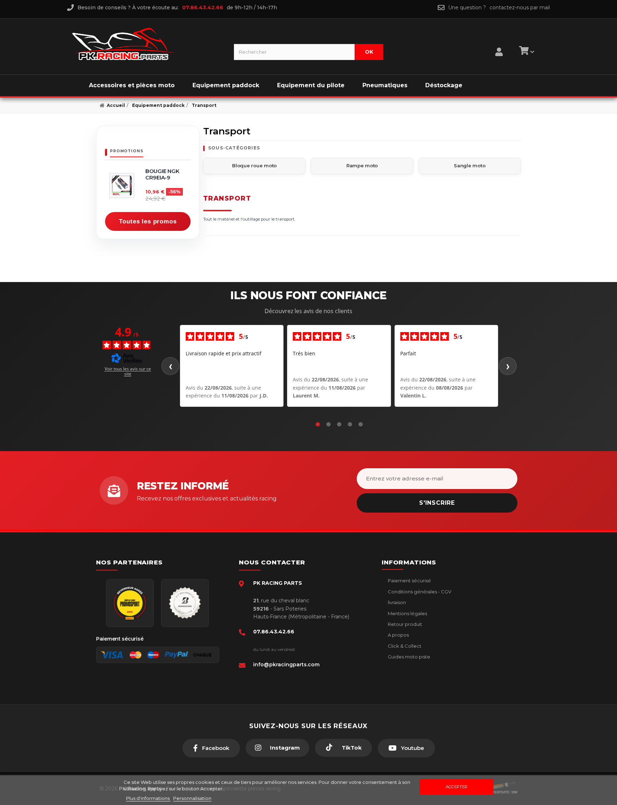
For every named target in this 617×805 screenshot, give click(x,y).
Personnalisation (192, 798)
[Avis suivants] (508, 366)
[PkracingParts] (147, 44)
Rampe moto (362, 165)
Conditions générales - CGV (419, 591)
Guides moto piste (408, 657)
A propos (398, 635)
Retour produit (404, 624)
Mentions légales (407, 613)
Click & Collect (404, 646)
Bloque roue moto (254, 165)
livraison (396, 602)
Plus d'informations (148, 798)
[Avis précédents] (170, 366)
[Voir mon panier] (525, 52)
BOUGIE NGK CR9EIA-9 (162, 174)
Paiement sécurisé (409, 580)
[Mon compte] (499, 43)
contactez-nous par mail (520, 7)
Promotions (126, 151)
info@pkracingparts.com (286, 664)
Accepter (456, 786)
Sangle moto (469, 165)
